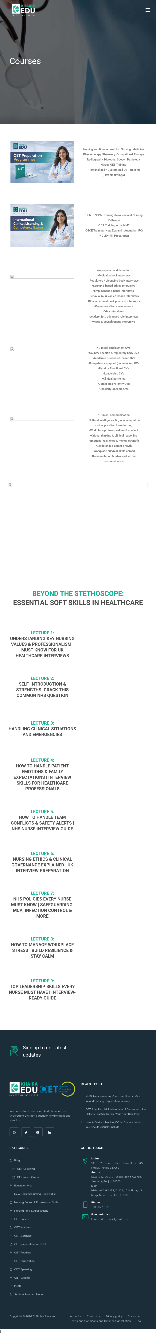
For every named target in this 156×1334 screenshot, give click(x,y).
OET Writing (22, 1277)
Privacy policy (114, 1316)
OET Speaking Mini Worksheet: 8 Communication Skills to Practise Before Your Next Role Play (116, 1112)
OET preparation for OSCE (30, 1244)
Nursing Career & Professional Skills (36, 1202)
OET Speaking (23, 1269)
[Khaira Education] (23, 10)
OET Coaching (26, 1168)
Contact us (93, 1316)
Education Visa (23, 1185)
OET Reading (22, 1252)
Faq (138, 1321)
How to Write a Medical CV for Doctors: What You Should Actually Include (114, 1125)
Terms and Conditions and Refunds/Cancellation (100, 1321)
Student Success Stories (29, 1294)
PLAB (17, 1286)
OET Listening (23, 1235)
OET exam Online (28, 1177)
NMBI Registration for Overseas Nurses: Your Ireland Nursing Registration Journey (113, 1099)
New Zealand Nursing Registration (35, 1194)
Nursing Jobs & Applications (31, 1210)
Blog (17, 1160)
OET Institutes (23, 1227)
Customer (134, 1316)
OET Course (21, 1219)
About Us (76, 1316)
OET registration (24, 1261)
